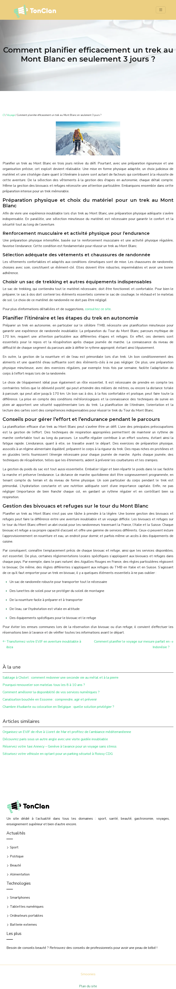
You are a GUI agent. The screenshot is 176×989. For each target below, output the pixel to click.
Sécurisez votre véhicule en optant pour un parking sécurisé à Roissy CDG (58, 753)
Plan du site (88, 986)
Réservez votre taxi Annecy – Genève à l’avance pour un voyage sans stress (60, 746)
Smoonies (88, 974)
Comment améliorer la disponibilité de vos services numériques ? (51, 692)
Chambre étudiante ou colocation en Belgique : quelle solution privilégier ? (58, 706)
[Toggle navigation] (161, 9)
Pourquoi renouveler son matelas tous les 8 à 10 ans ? (44, 685)
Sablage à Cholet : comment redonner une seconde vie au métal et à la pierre (60, 677)
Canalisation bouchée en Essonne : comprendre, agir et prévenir (50, 699)
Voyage (11, 115)
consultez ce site (98, 309)
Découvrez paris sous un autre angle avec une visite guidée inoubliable (55, 739)
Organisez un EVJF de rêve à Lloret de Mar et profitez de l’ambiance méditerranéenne (67, 732)
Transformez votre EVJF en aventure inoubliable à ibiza (43, 644)
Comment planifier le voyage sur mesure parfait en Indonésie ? (132, 644)
